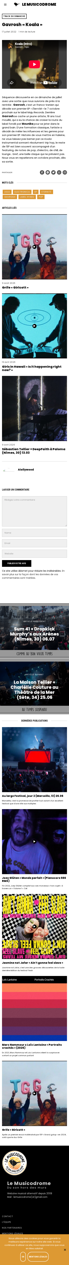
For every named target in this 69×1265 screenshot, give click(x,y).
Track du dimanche (14, 16)
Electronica (22, 191)
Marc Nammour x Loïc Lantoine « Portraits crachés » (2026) (32, 1046)
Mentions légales (12, 1233)
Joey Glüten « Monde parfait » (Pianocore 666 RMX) (34, 879)
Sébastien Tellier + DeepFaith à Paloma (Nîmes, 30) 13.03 (33, 451)
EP (35, 191)
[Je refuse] (64, 1249)
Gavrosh (9, 196)
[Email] (65, 172)
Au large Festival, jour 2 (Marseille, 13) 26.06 (32, 796)
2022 (7, 191)
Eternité (46, 191)
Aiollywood (26, 469)
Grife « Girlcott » (15, 287)
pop (41, 196)
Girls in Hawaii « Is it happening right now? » (31, 368)
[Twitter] (53, 172)
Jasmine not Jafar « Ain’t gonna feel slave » (32, 963)
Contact (7, 1216)
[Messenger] (48, 172)
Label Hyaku (27, 196)
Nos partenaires (12, 1227)
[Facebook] (42, 172)
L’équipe (6, 1222)
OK (23, 1257)
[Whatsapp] (59, 172)
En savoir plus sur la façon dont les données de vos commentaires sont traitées (33, 574)
